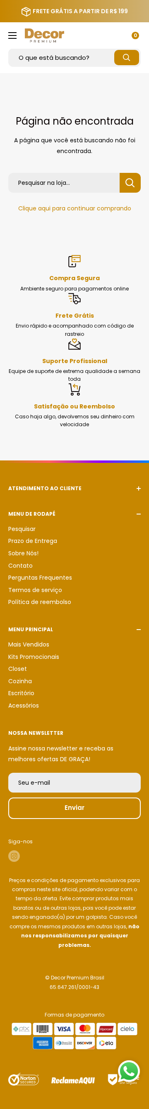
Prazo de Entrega (32, 541)
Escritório (21, 693)
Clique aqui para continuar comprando (74, 208)
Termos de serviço (35, 590)
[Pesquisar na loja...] (130, 183)
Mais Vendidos (28, 644)
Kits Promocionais (33, 657)
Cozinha (20, 681)
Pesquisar (22, 529)
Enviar (74, 807)
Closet (17, 669)
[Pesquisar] (126, 57)
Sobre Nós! (23, 553)
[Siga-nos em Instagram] (14, 856)
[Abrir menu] (12, 35)
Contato (20, 566)
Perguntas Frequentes (40, 577)
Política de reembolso (39, 602)
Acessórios (23, 705)
